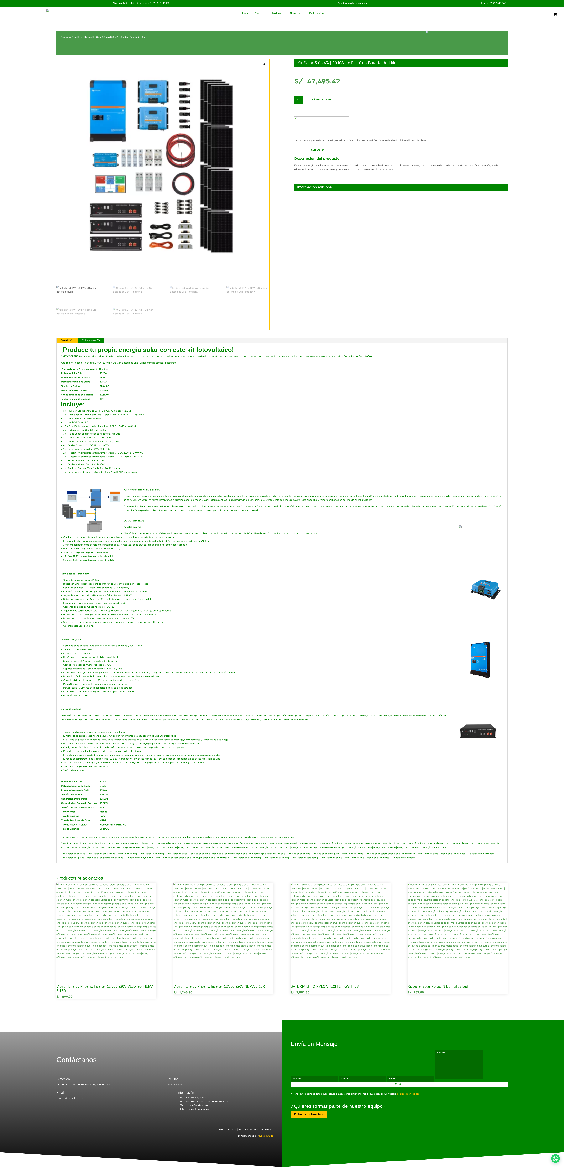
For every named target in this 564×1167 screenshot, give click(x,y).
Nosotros (295, 13)
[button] (264, 64)
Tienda (258, 13)
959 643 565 (175, 1084)
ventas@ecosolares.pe (356, 3)
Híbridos (87, 37)
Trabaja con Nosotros (309, 1114)
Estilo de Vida (316, 13)
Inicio (243, 13)
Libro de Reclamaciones (194, 1109)
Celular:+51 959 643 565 (493, 3)
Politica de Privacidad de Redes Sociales (204, 1101)
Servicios (276, 13)
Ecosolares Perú (69, 37)
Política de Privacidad (193, 1097)
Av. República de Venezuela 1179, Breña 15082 (141, 3)
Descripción (67, 340)
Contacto (317, 150)
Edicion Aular (266, 1136)
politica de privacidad (408, 1094)
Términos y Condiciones (194, 1105)
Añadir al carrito (324, 99)
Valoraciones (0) (91, 340)
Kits (80, 37)
